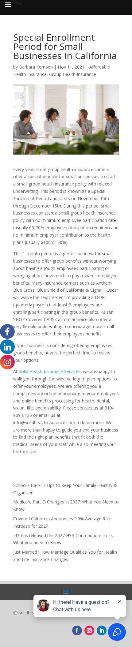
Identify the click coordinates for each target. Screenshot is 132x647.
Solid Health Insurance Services (49, 371)
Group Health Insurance (72, 74)
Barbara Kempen (36, 67)
